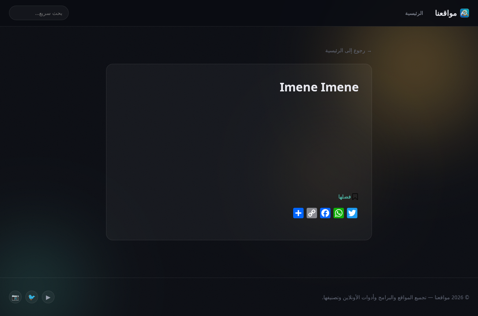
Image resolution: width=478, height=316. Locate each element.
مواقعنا (446, 13)
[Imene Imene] (312, 101)
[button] (348, 196)
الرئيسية (414, 12)
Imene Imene (236, 116)
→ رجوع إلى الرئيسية (348, 50)
